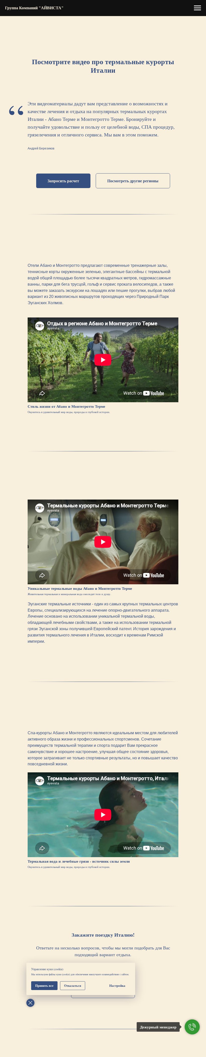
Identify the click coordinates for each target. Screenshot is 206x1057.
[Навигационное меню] (197, 8)
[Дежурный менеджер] (192, 1026)
